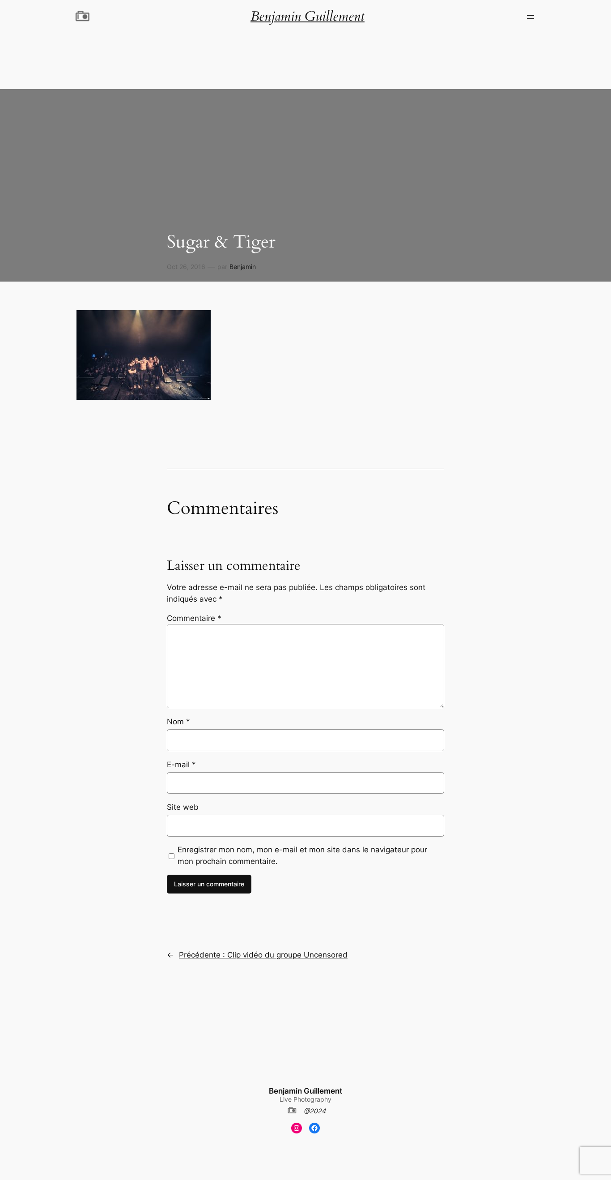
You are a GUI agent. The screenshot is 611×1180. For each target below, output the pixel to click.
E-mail (181, 764)
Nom (178, 721)
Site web (183, 807)
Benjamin (242, 266)
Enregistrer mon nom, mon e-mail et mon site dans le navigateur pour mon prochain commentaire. (302, 855)
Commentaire (194, 618)
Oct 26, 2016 (186, 266)
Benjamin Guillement (305, 1090)
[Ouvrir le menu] (530, 17)
